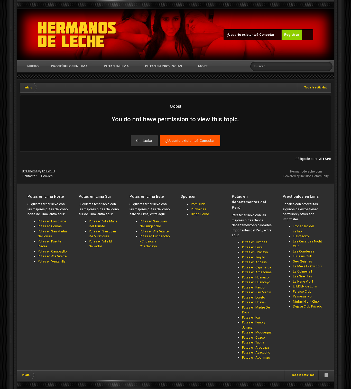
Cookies (47, 176)
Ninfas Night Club (306, 301)
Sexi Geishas (302, 261)
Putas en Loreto (253, 297)
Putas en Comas (50, 226)
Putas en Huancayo (256, 282)
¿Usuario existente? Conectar (251, 35)
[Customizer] (307, 35)
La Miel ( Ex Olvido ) (307, 266)
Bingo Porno (200, 214)
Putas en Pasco (253, 287)
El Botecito (301, 236)
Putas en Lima (116, 66)
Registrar (291, 35)
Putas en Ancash (254, 262)
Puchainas (198, 209)
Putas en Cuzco (253, 337)
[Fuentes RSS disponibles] (326, 375)
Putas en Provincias (163, 66)
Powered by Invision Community (306, 176)
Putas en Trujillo (253, 257)
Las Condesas (303, 251)
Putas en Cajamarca (256, 267)
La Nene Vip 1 (303, 281)
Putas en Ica (251, 317)
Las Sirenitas (302, 276)
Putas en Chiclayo (255, 252)
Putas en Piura (252, 247)
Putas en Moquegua (257, 332)
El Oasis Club (302, 256)
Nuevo (32, 66)
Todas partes (307, 66)
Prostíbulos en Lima (69, 66)
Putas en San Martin (256, 292)
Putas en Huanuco (255, 277)
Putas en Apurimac (256, 357)
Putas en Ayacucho (256, 352)
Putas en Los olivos (52, 221)
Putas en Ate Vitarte (52, 256)
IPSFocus (48, 171)
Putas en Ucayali (254, 302)
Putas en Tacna (253, 342)
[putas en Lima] (77, 34)
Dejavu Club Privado (307, 306)
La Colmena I (302, 271)
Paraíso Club (302, 291)
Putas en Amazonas (257, 272)
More (202, 66)
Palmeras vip (302, 296)
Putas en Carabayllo (52, 251)
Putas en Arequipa (255, 347)
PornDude (198, 204)
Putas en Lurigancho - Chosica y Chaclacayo (155, 241)
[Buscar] (327, 66)
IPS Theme (30, 171)
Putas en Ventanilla (52, 261)
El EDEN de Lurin (305, 286)
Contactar (144, 141)
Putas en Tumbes (254, 242)
